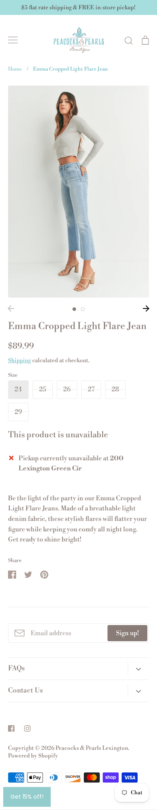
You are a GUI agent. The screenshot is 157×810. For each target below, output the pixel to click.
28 (115, 389)
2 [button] (83, 309)
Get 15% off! (26, 797)
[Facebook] (11, 728)
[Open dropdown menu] (138, 668)
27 (91, 389)
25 (42, 389)
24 (18, 389)
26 (67, 389)
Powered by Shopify (33, 756)
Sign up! (127, 633)
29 (18, 412)
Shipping (19, 360)
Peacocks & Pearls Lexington (92, 748)
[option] (78, 192)
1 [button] (74, 309)
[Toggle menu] (13, 39)
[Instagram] (27, 728)
